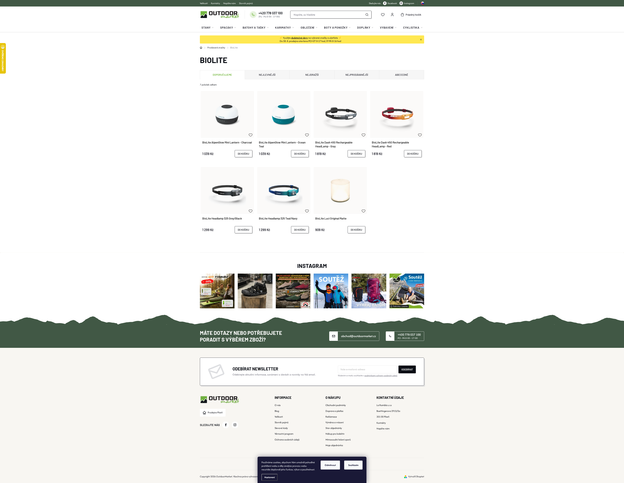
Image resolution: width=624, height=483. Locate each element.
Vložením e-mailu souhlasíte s (367, 375)
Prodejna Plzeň (215, 412)
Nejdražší (312, 74)
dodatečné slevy (299, 37)
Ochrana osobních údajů (287, 439)
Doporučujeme (222, 74)
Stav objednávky (333, 428)
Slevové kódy (281, 428)
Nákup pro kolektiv (334, 433)
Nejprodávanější (356, 74)
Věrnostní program (284, 433)
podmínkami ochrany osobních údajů (380, 375)
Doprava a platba (334, 411)
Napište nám (229, 3)
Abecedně (401, 74)
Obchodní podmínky (335, 405)
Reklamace (331, 416)
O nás (278, 405)
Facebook (392, 3)
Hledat (367, 15)
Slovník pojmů (246, 3)
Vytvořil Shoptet (416, 476)
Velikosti (204, 3)
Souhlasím (353, 465)
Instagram (409, 3)
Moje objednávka (334, 445)
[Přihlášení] (392, 15)
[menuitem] (207, 27)
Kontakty (215, 3)
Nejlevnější (267, 74)
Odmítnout (330, 465)
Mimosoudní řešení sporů (338, 439)
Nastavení (269, 477)
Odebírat (407, 369)
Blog (277, 411)
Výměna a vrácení (334, 422)
